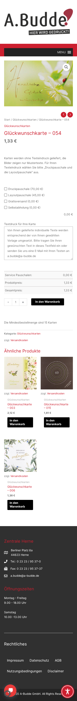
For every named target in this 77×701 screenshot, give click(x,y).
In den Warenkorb (47, 301)
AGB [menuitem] (58, 660)
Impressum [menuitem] (15, 660)
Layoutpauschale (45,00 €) (26, 195)
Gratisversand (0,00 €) (23, 201)
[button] (66, 67)
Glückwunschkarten (25, 119)
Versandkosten (19, 340)
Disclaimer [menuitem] (56, 671)
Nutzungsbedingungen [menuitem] (24, 671)
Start (7, 119)
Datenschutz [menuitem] (39, 660)
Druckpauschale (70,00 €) (25, 189)
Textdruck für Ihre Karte (20, 224)
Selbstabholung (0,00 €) (24, 207)
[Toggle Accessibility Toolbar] (67, 691)
